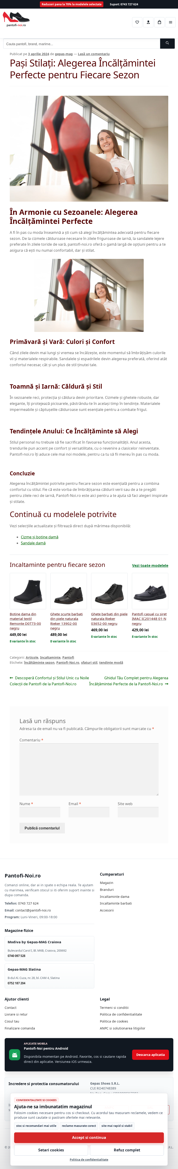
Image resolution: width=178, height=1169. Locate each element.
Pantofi (68, 657)
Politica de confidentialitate (121, 1014)
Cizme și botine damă (39, 537)
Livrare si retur (16, 1014)
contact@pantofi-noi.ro (33, 910)
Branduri (107, 889)
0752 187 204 (16, 983)
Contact (10, 1007)
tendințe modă (111, 662)
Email (75, 803)
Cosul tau (12, 1021)
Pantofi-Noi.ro (67, 662)
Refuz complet (127, 1150)
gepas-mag (64, 54)
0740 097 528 (16, 956)
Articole (32, 657)
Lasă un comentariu (94, 54)
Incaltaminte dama (114, 896)
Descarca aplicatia (150, 1054)
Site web (125, 803)
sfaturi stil (89, 662)
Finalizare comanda (20, 1028)
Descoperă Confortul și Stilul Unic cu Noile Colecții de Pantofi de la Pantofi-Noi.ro (49, 680)
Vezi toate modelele (150, 565)
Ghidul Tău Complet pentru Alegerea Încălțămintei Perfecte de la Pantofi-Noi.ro (128, 680)
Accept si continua (89, 1137)
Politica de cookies (114, 1021)
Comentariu (31, 740)
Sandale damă (33, 543)
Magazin (106, 882)
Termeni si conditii (114, 1007)
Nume (26, 803)
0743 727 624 (28, 903)
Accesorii (107, 910)
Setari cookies (51, 1150)
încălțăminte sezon (39, 662)
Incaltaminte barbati (116, 903)
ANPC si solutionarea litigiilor (122, 1028)
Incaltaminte (50, 657)
